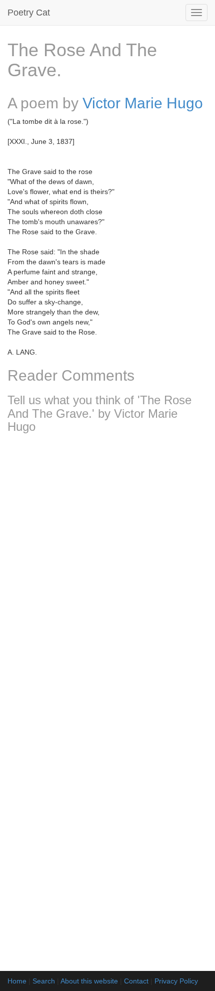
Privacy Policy (176, 981)
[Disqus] (108, 573)
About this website (89, 981)
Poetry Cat (29, 13)
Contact (136, 981)
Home (17, 981)
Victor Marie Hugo (142, 103)
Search (43, 981)
